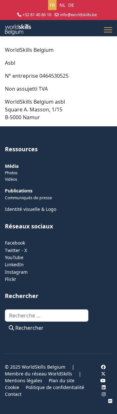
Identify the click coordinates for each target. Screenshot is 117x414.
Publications (18, 191)
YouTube (14, 257)
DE (71, 5)
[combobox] (46, 315)
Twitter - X (16, 250)
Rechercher (29, 327)
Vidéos (11, 179)
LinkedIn (14, 264)
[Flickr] (110, 401)
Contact (13, 394)
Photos (11, 173)
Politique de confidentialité (55, 387)
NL (62, 5)
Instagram (16, 272)
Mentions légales (23, 380)
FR (52, 5)
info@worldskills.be (78, 14)
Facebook (15, 243)
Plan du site (61, 380)
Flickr (10, 279)
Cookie (12, 387)
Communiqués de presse (28, 198)
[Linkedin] (104, 387)
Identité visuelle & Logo (30, 209)
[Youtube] (103, 380)
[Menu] (108, 30)
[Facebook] (103, 367)
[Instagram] (104, 394)
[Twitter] (103, 374)
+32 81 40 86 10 (36, 14)
